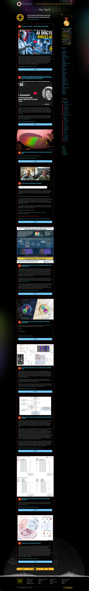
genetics (35, 448)
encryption (64, 94)
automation (64, 66)
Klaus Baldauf (66, 120)
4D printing (64, 51)
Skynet (63, 57)
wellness (69, 44)
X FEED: (27, 580)
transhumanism (44, 218)
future (69, 34)
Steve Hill (65, 131)
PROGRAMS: (63, 582)
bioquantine (68, 29)
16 (29, 569)
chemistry (63, 76)
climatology (64, 77)
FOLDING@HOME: (52, 582)
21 (38, 569)
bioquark (65, 31)
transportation (30, 158)
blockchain (70, 32)
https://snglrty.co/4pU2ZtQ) (24, 213)
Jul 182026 (19, 26)
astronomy (64, 64)
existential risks (31, 218)
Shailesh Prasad (66, 108)
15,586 (44, 569)
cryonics (63, 82)
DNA (63, 53)
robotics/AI (30, 66)
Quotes (64, 3)
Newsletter (60, 3)
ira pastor (64, 38)
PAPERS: (39, 583)
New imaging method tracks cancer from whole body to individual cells (36, 368)
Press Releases (70, 3)
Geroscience (64, 148)
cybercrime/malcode (65, 84)
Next (48, 569)
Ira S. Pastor (66, 139)
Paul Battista (22, 66)
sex (36, 448)
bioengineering (64, 69)
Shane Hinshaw (66, 126)
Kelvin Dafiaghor (66, 112)
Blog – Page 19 (44, 10)
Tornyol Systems (25, 108)
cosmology (64, 80)
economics (64, 90)
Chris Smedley (66, 140)
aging (63, 28)
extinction (67, 34)
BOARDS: (63, 580)
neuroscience (32, 507)
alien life (26, 218)
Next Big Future (64, 152)
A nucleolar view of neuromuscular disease (31, 543)
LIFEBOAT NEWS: (40, 579)
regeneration (64, 41)
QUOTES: (63, 583)
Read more (35, 69)
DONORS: (51, 580)
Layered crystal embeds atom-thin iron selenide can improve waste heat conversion (36, 265)
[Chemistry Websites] (66, 22)
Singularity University (65, 56)
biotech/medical (27, 66)
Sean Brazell (66, 130)
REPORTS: (39, 582)
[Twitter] (66, 588)
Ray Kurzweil (64, 54)
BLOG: (39, 580)
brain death (63, 33)
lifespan (63, 39)
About (37, 3)
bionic (63, 71)
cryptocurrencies (65, 83)
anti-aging (70, 28)
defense (63, 86)
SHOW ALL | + (63, 141)
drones (26, 121)
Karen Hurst (65, 113)
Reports (48, 3)
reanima (65, 40)
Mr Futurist (64, 151)
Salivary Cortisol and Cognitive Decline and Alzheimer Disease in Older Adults (35, 499)
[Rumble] (71, 588)
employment (64, 93)
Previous (22, 569)
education (32, 448)
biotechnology (64, 32)
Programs (44, 3)
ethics (28, 218)
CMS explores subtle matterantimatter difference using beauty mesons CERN (35, 322)
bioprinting (64, 72)
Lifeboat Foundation (22, 587)
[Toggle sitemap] (69, 1)
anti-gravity (64, 61)
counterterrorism (65, 81)
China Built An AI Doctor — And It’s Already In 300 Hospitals (34, 26)
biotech (68, 31)
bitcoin (68, 32)
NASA (69, 39)
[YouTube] (69, 588)
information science (36, 218)
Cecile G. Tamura (66, 121)
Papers (51, 3)
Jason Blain (65, 136)
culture (69, 33)
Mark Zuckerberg (65, 58)
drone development (24, 118)
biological (63, 70)
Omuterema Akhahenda (65, 119)
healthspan (68, 35)
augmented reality (65, 65)
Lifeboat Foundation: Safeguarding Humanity (24, 3)
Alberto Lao (65, 125)
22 (40, 569)
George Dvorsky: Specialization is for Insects (31, 183)
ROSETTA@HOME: (29, 583)
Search (71, 16)
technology (69, 42)
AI (64, 28)
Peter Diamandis (65, 52)
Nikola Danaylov (23, 218)
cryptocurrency (67, 33)
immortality (66, 36)
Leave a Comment (34, 66)
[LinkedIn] (68, 588)
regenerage (69, 40)
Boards (42, 3)
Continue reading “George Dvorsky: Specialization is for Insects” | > (29, 216)
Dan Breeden (66, 107)
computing (64, 79)
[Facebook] (64, 588)
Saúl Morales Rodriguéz (66, 103)
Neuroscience (71, 39)
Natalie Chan (66, 129)
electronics (26, 158)
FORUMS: (51, 583)
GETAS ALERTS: (63, 579)
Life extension (68, 38)
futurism (28, 336)
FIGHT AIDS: (28, 582)
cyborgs (63, 85)
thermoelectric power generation (28, 280)
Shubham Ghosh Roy (23, 290)
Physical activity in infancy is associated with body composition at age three (36, 417)
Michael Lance (66, 135)
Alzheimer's (66, 28)
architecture (64, 62)
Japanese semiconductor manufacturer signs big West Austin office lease (36, 152)
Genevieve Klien (23, 121)
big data (63, 68)
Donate (54, 3)
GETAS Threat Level (19, 581)
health (64, 35)
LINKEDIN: (51, 579)
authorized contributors (35, 19)
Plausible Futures (65, 153)
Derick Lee (65, 124)
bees (63, 67)
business (63, 75)
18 (32, 569)
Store (66, 3)
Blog (39, 3)
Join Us (57, 3)
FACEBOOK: (28, 579)
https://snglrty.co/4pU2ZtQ (41, 212)
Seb (64, 134)
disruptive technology (65, 87)
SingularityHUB (64, 154)
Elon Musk (64, 55)
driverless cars (64, 88)
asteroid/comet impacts (66, 63)
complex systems (65, 78)
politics (63, 40)
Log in (30, 19)
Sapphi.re (31, 587)
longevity (66, 39)
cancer (65, 33)
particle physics (28, 290)
